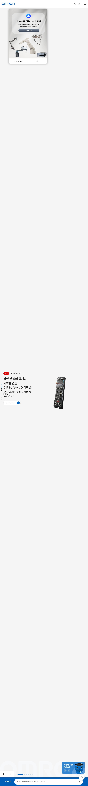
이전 (3, 774)
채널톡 (73, 768)
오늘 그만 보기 (18, 61)
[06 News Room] (1, 401)
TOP (82, 777)
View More (10, 403)
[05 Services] (1, 399)
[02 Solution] (1, 394)
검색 (75, 4)
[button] (20, 774)
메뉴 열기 (85, 4)
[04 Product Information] (1, 397)
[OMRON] (8, 4)
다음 (10, 774)
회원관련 (79, 4)
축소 (69, 770)
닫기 (38, 61)
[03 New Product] (1, 396)
